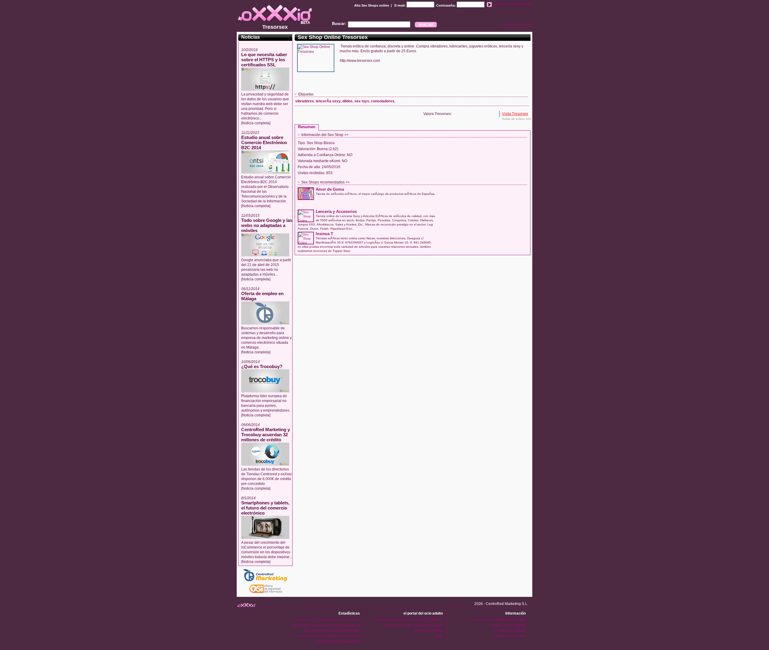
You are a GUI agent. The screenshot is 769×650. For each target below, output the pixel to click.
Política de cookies (510, 630)
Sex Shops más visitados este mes (331, 630)
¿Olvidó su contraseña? (513, 4)
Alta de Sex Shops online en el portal (412, 625)
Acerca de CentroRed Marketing (499, 620)
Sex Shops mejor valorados (337, 641)
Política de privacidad (508, 625)
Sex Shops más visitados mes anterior (329, 636)
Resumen (306, 127)
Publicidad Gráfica (428, 630)
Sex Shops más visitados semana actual (327, 620)
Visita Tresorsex (515, 114)
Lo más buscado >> (516, 25)
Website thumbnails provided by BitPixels (409, 620)
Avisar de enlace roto (516, 118)
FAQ (439, 636)
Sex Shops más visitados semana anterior (325, 625)
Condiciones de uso (509, 636)
